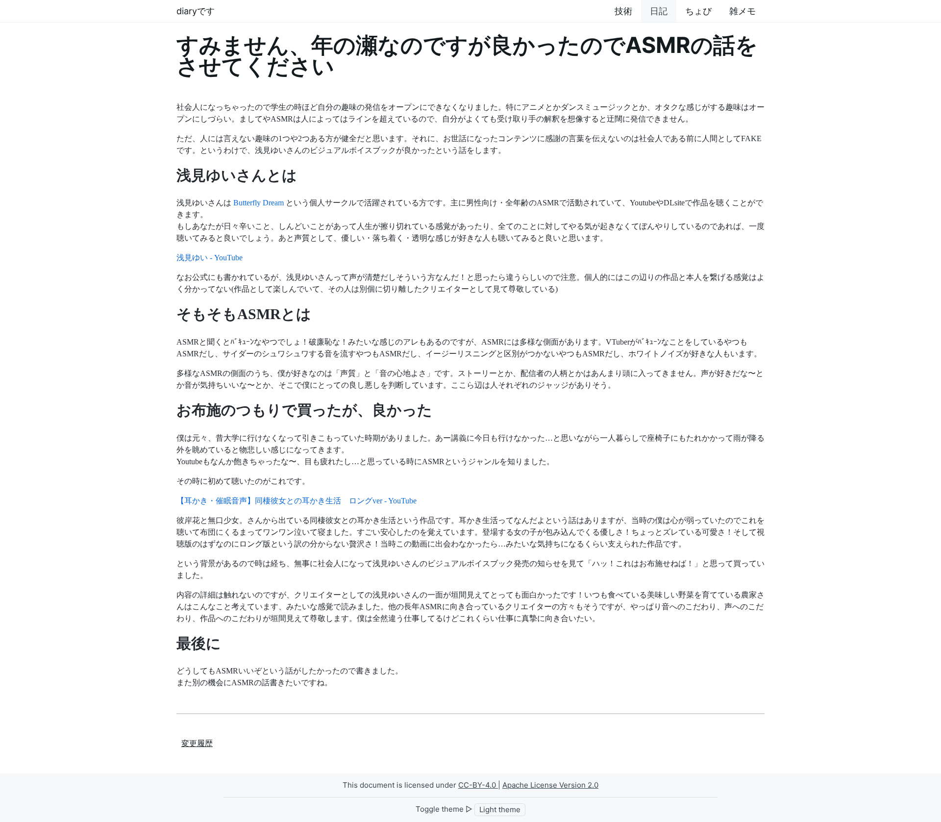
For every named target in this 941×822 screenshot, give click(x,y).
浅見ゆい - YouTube (209, 257)
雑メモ (742, 11)
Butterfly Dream (258, 203)
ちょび (698, 11)
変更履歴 (197, 743)
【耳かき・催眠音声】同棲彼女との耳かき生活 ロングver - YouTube (296, 501)
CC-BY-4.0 (478, 785)
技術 (623, 11)
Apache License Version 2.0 (550, 785)
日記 (659, 11)
